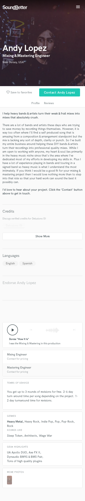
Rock (10, 426)
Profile (35, 103)
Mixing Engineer (17, 354)
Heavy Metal (15, 421)
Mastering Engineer (19, 367)
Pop (57, 421)
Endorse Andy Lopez (19, 283)
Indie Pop (47, 421)
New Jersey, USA (13, 62)
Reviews (49, 103)
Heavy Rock (32, 421)
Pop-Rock (67, 421)
